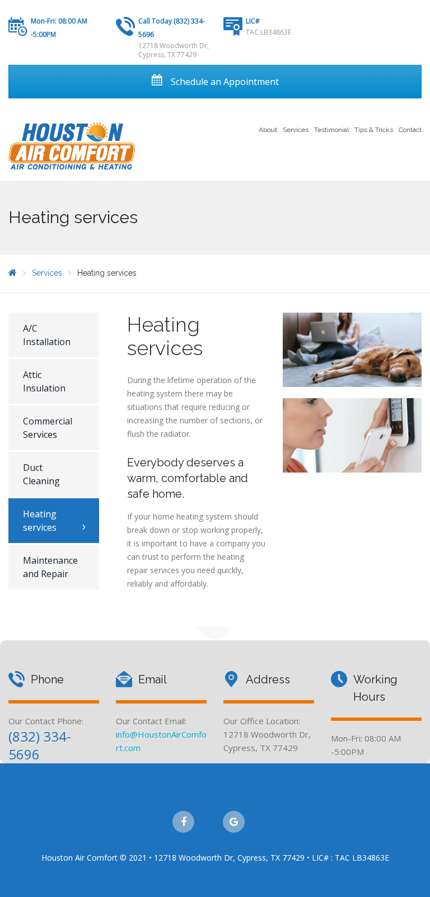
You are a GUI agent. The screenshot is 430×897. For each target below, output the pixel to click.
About (268, 130)
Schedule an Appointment (224, 81)
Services (296, 130)
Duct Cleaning (41, 474)
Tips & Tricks (373, 130)
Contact (410, 130)
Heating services (40, 521)
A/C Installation (47, 335)
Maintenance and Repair (50, 567)
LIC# (253, 21)
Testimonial (331, 130)
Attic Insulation (44, 381)
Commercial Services (47, 428)
